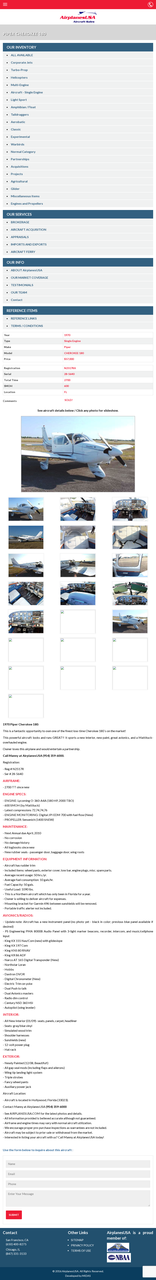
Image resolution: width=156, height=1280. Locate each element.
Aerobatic (18, 122)
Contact (16, 299)
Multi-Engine (20, 85)
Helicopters (19, 77)
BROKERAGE (20, 222)
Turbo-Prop (19, 70)
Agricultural (19, 181)
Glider (15, 188)
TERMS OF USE (81, 1250)
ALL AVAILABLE (22, 55)
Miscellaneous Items (25, 196)
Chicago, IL (16, 1251)
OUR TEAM (19, 292)
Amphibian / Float (23, 107)
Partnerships (20, 159)
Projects (17, 174)
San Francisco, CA (17, 1242)
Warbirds (17, 144)
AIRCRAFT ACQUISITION (28, 229)
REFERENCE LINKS (24, 318)
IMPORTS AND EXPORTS (29, 244)
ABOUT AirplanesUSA (26, 270)
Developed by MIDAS (78, 1275)
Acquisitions (19, 166)
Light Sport (19, 99)
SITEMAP (77, 1240)
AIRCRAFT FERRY (23, 251)
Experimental (20, 136)
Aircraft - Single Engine (27, 92)
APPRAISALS (20, 237)
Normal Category (23, 151)
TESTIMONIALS (22, 285)
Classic (16, 129)
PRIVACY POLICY (82, 1245)
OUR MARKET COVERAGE (29, 277)
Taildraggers (20, 114)
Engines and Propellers (27, 203)
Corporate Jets (22, 62)
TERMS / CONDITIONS (27, 325)
